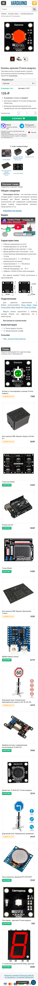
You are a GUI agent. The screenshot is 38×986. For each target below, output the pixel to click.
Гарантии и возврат (11, 975)
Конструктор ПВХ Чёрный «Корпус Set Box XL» (18, 158)
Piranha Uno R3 (29, 157)
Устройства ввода (26, 13)
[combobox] (21, 83)
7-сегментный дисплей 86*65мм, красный (18, 964)
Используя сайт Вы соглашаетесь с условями (19, 976)
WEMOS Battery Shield (10, 657)
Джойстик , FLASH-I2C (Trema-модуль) (17, 790)
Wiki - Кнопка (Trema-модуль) (14, 339)
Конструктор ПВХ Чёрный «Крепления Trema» (6, 173)
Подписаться (8, 396)
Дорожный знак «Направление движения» (18, 834)
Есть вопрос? (22, 982)
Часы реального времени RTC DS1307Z (17, 877)
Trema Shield (6, 159)
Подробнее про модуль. (12, 211)
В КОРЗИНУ (7, 485)
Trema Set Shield (18, 173)
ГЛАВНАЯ (3, 13)
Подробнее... (13, 76)
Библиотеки (29, 977)
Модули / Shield (13, 13)
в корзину (17, 118)
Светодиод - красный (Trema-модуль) (16, 920)
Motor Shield (15, 307)
